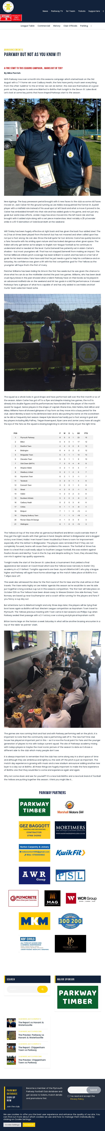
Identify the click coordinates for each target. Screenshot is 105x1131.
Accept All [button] (28, 1124)
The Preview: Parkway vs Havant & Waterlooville (31, 1036)
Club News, (23, 1019)
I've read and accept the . (82, 1097)
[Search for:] (27, 989)
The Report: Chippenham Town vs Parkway (31, 1049)
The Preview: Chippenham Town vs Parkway (32, 1061)
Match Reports (34, 1019)
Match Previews (35, 1031)
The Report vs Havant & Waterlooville (31, 1024)
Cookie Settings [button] (12, 1124)
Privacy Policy (77, 1099)
